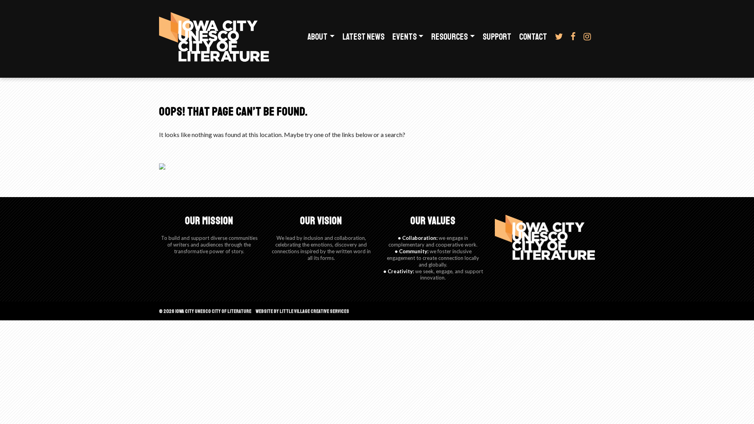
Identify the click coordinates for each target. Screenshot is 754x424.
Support (497, 36)
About (317, 36)
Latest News (363, 36)
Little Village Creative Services (314, 311)
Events (404, 36)
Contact (533, 36)
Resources (449, 36)
